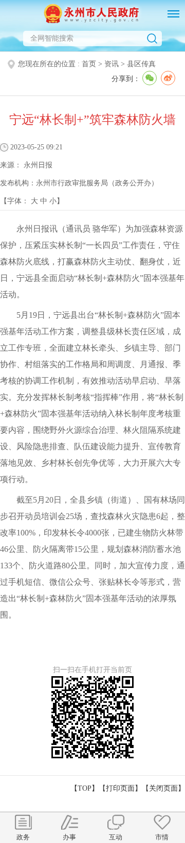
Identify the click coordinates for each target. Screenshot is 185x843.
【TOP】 (84, 788)
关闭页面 (163, 788)
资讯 (111, 64)
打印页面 (120, 788)
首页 (89, 64)
